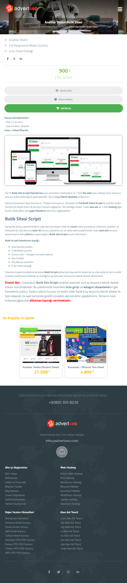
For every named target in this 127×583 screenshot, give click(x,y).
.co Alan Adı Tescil (70, 535)
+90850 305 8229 (63, 402)
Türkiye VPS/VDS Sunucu (19, 548)
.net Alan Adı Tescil (70, 522)
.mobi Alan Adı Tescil (71, 548)
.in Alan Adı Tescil (69, 531)
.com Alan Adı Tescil (71, 518)
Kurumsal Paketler (70, 491)
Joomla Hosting (68, 499)
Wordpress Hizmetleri (17, 518)
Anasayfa (34, 26)
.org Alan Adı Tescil (70, 527)
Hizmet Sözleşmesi (15, 504)
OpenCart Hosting (70, 504)
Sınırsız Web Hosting (71, 473)
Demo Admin (65, 99)
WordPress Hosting (70, 495)
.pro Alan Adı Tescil (70, 540)
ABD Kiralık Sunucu (15, 531)
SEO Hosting (67, 478)
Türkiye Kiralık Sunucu (17, 535)
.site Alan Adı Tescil (70, 544)
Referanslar (11, 478)
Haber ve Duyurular (15, 482)
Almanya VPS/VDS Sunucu (20, 540)
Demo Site (65, 91)
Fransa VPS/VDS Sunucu (18, 544)
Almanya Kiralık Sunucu (18, 522)
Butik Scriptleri (60, 26)
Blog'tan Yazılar (13, 486)
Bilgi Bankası (12, 491)
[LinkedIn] (78, 572)
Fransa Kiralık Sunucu (16, 527)
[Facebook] (49, 572)
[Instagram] (68, 572)
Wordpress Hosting (70, 482)
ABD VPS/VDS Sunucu (17, 553)
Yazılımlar (46, 26)
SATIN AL (65, 108)
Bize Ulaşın (11, 473)
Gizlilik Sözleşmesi (15, 499)
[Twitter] (58, 572)
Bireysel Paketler (69, 486)
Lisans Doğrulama (15, 495)
